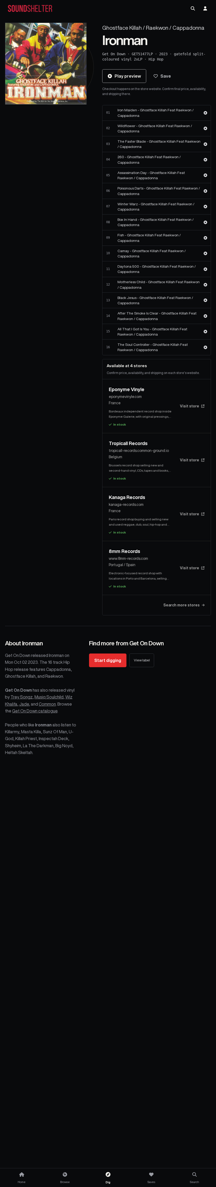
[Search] (193, 8)
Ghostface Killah (122, 28)
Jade (24, 704)
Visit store (189, 406)
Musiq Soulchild (49, 697)
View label (142, 660)
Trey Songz (22, 697)
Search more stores (181, 605)
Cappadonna (188, 28)
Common (47, 704)
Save (165, 76)
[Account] (205, 8)
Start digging (107, 660)
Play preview (128, 76)
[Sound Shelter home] (30, 8)
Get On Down (113, 54)
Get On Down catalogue (34, 711)
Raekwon (157, 28)
